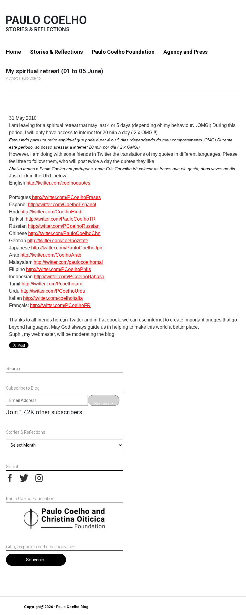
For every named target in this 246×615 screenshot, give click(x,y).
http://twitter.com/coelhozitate (57, 240)
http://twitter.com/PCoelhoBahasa (69, 276)
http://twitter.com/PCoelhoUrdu (53, 291)
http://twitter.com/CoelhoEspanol (62, 204)
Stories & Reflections (56, 52)
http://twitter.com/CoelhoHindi (51, 211)
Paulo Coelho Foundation (123, 52)
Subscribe (103, 403)
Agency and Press (186, 52)
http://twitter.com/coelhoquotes (58, 182)
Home (13, 52)
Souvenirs (36, 559)
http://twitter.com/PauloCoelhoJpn (66, 247)
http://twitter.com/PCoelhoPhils (58, 269)
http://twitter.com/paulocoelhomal (68, 262)
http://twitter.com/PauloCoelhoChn (64, 233)
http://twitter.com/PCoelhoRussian (64, 226)
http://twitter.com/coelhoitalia (53, 298)
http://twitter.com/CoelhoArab (50, 255)
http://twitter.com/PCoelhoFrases (66, 197)
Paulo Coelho (46, 20)
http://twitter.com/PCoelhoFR (60, 305)
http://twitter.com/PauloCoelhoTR (61, 219)
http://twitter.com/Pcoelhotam (52, 283)
